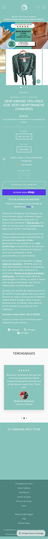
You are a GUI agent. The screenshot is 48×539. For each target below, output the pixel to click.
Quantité (24, 171)
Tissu (24, 131)
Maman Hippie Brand (24, 97)
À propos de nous (24, 483)
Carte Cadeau (24, 488)
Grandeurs (24, 492)
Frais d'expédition (11, 119)
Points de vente (24, 501)
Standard (24, 149)
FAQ (24, 518)
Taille (24, 144)
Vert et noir (24, 136)
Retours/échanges (24, 514)
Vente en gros (24, 497)
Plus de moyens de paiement (24, 199)
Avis (24, 506)
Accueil (23, 92)
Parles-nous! (24, 523)
